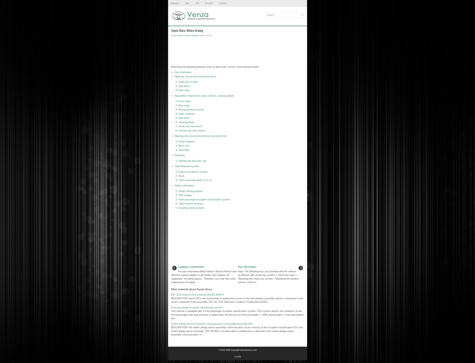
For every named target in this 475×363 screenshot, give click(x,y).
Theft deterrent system (187, 166)
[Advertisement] (237, 52)
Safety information (184, 185)
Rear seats (184, 105)
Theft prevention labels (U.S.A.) (195, 180)
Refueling (180, 155)
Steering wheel (186, 122)
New (187, 3)
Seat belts (183, 118)
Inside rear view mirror (190, 126)
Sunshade (183, 150)
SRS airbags (185, 195)
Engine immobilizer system (192, 171)
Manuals (175, 3)
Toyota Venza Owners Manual (184, 35)
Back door (183, 90)
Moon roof (183, 145)
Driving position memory (191, 109)
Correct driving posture (190, 191)
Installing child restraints (191, 207)
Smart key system (188, 81)
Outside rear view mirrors (191, 130)
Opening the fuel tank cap (192, 160)
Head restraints (186, 113)
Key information (183, 72)
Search (222, 3)
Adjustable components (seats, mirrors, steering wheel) (204, 95)
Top (197, 3)
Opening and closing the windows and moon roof (201, 136)
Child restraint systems (190, 203)
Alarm (181, 176)
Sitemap (209, 3)
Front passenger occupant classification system (204, 199)
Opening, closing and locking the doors (195, 76)
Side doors (184, 86)
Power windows (186, 141)
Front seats (184, 101)
